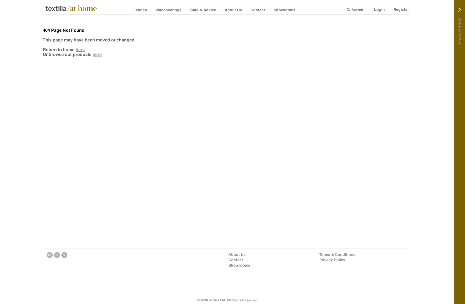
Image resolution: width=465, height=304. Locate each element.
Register (401, 9)
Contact (258, 10)
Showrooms (284, 10)
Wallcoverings (169, 10)
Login (379, 9)
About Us (233, 10)
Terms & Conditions (337, 254)
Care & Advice (203, 10)
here (80, 49)
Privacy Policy (332, 260)
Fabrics (140, 10)
